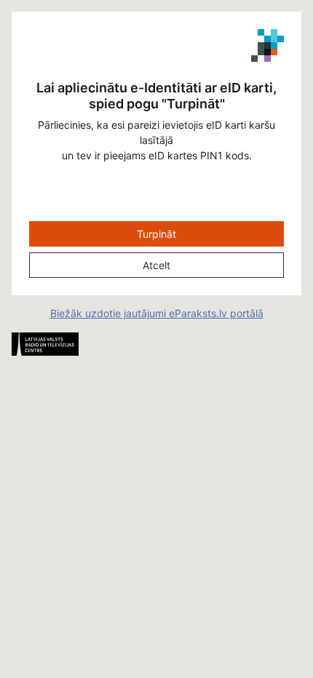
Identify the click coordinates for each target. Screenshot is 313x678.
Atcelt (156, 265)
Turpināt (156, 234)
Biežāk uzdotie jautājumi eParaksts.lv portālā (157, 313)
